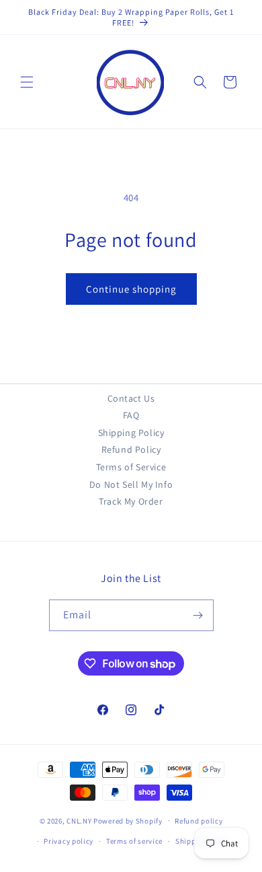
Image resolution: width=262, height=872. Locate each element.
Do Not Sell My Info (131, 484)
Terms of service (134, 841)
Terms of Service (131, 467)
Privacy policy (68, 841)
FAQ (131, 415)
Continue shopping (131, 289)
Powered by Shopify (128, 820)
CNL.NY (79, 820)
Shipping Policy (131, 433)
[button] (27, 82)
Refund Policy (131, 449)
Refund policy (198, 821)
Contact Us (131, 398)
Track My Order (131, 501)
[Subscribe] (198, 615)
